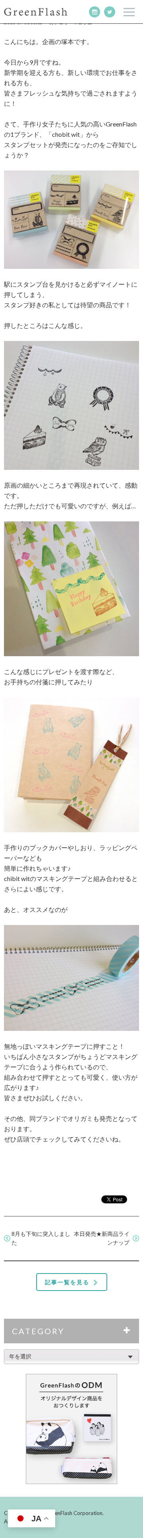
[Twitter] (109, 11)
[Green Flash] (36, 12)
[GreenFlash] (71, 1429)
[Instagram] (94, 11)
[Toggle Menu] (129, 12)
